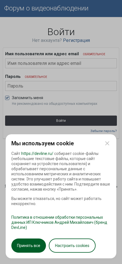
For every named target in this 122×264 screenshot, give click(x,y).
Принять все (28, 245)
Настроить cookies (72, 245)
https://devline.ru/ (37, 153)
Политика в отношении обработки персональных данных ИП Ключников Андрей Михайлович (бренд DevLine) (59, 222)
